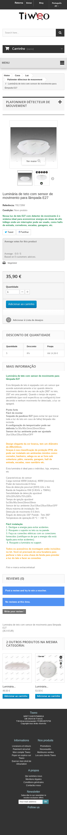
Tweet (10, 232)
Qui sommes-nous (33, 776)
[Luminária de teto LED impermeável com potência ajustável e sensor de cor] (49, 668)
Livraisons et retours (21, 746)
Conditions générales (34, 782)
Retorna (19, 3)
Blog (41, 3)
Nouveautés (45, 749)
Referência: (8, 205)
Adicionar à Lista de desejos (27, 320)
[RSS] (44, 812)
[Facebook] (22, 812)
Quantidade (12, 287)
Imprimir (12, 263)
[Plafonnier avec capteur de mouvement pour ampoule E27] (24, 177)
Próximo (52, 178)
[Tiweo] (33, 16)
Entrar (29, 3)
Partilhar (24, 232)
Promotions (45, 746)
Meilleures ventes (45, 752)
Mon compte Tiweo (21, 752)
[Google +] (33, 812)
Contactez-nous (33, 785)
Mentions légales (34, 779)
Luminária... (9, 686)
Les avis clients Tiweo (45, 755)
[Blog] (39, 812)
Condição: (8, 210)
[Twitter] (28, 812)
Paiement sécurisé (21, 749)
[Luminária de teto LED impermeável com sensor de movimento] (17, 668)
